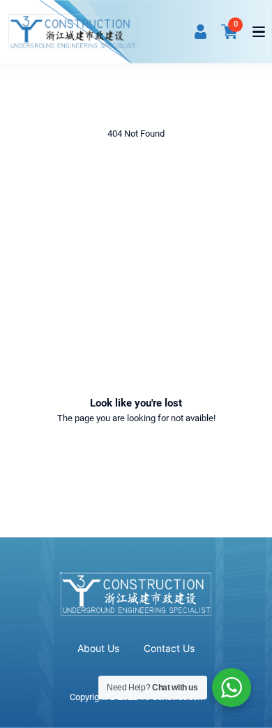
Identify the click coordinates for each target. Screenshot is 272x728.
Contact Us (169, 648)
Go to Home (135, 456)
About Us (98, 648)
